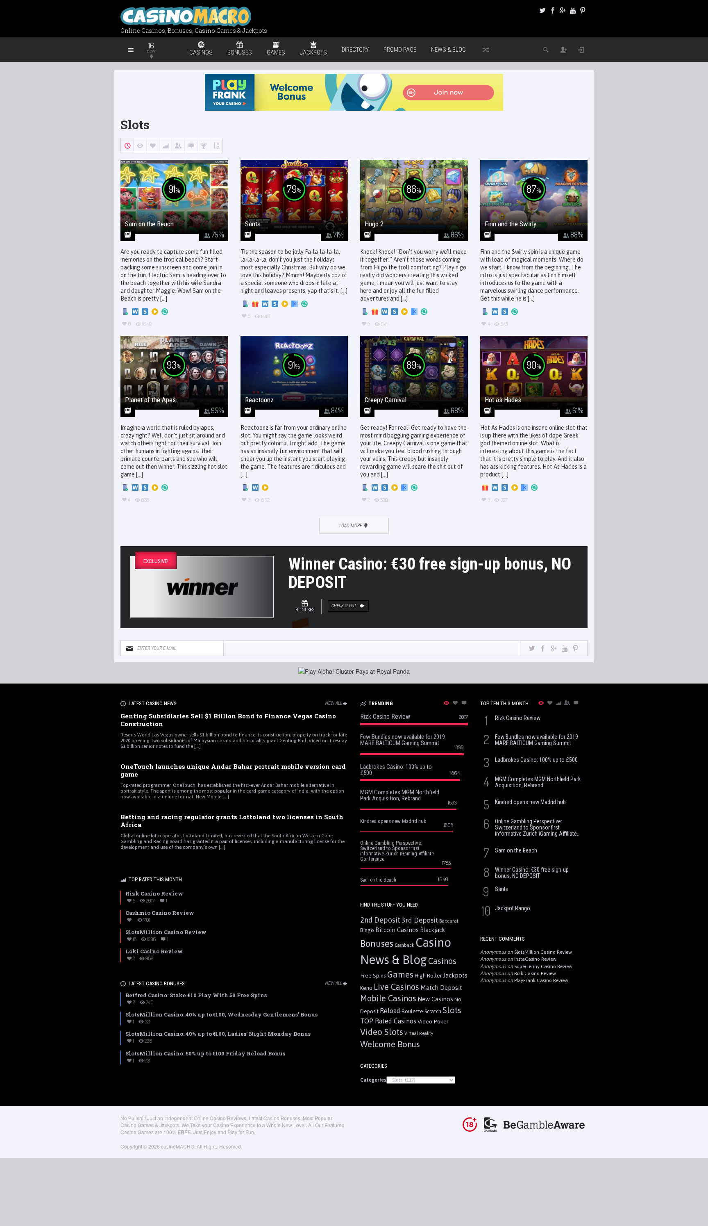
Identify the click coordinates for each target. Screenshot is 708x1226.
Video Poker (433, 1021)
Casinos (442, 961)
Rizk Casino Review (535, 973)
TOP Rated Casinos (388, 1021)
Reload (390, 1010)
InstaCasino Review (535, 959)
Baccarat (448, 920)
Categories (373, 1080)
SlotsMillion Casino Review (543, 952)
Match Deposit (441, 987)
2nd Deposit (380, 920)
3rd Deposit (420, 920)
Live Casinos (396, 986)
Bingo (367, 930)
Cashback (404, 945)
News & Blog (448, 49)
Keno (366, 987)
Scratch (432, 1011)
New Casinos (435, 999)
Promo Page (400, 49)
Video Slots (381, 1032)
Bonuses (376, 943)
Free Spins (373, 975)
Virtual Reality (418, 1033)
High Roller (428, 976)
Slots (451, 1010)
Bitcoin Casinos (397, 929)
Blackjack (432, 930)
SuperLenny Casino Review (543, 966)
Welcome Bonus (390, 1044)
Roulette (412, 1011)
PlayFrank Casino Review (541, 980)
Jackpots (455, 975)
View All (333, 703)
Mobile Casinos (388, 998)
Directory (355, 49)
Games (400, 974)
